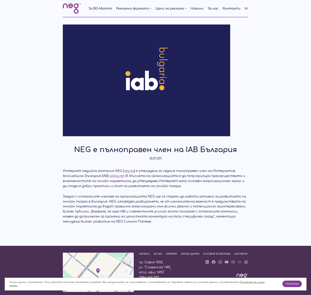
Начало (144, 254)
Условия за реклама (217, 254)
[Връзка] (239, 262)
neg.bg (129, 171)
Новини (197, 8)
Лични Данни (190, 254)
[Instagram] (220, 262)
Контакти (231, 8)
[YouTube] (226, 262)
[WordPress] (246, 262)
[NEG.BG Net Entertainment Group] (72, 8)
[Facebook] (213, 262)
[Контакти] (98, 291)
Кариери (171, 254)
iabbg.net (116, 176)
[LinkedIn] (207, 262)
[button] (151, 8)
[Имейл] (233, 262)
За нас (213, 8)
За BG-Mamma (100, 8)
